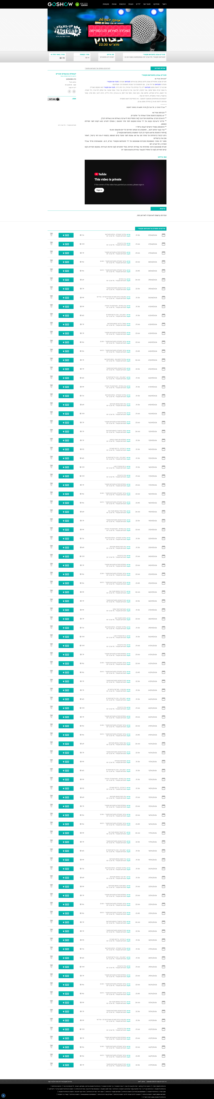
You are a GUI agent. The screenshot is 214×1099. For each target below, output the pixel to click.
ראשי (164, 4)
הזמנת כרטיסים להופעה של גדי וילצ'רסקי (61, 1089)
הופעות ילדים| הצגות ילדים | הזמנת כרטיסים (127, 1094)
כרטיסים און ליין (148, 1089)
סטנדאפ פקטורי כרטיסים (113, 1091)
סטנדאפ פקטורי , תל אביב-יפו (67, 125)
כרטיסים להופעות (160, 1089)
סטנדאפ (127, 82)
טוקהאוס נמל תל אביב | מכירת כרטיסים (87, 1089)
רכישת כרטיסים (56, 1086)
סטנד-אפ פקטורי (113, 82)
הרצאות (122, 4)
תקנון (65, 1081)
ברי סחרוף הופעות (107, 1086)
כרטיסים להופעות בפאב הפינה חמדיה (154, 1097)
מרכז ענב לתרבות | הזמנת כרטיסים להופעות (72, 1091)
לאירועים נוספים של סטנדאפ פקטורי (97, 68)
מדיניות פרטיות (58, 1081)
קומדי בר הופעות (63, 1094)
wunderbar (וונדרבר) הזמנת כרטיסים (134, 1091)
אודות (70, 1081)
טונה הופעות (119, 1086)
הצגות (130, 4)
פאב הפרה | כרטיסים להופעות (156, 1091)
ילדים (138, 4)
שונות (114, 4)
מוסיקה (156, 4)
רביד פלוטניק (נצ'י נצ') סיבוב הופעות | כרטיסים (127, 1089)
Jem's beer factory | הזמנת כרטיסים (154, 1094)
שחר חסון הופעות (106, 1089)
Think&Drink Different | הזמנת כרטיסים (83, 1094)
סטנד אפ (146, 4)
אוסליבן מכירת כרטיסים (105, 1094)
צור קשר (50, 1081)
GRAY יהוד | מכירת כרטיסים (95, 1091)
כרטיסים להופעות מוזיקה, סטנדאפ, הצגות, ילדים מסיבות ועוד (81, 1086)
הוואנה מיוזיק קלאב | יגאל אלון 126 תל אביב (138, 1086)
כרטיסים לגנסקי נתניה (159, 1086)
